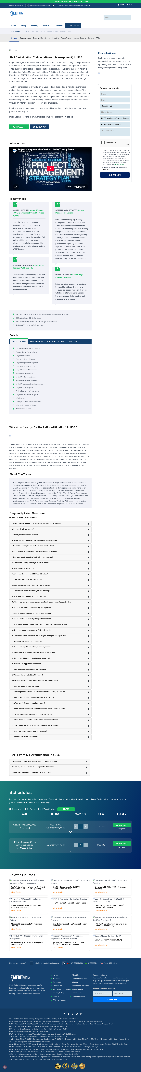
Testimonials (77, 993)
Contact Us (57, 986)
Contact (59, 25)
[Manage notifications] (5, 1067)
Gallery (56, 996)
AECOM (67, 277)
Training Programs (79, 978)
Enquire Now (39, 127)
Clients (75, 982)
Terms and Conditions (61, 989)
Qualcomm (68, 213)
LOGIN (121, 5)
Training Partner (78, 996)
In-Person (31, 809)
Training (22, 25)
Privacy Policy (119, 165)
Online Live (16, 809)
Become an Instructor (80, 986)
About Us (75, 975)
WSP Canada (27, 268)
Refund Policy (77, 989)
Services (56, 978)
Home (13, 25)
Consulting (34, 25)
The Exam (73, 341)
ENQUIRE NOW (115, 175)
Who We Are (47, 25)
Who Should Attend (55, 341)
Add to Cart (121, 825)
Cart (130, 5)
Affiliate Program (59, 1000)
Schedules (18, 127)
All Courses (74, 25)
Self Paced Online (47, 809)
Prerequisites (36, 341)
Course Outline (19, 341)
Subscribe (112, 999)
